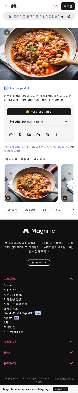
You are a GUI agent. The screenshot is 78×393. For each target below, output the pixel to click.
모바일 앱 (9, 327)
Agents (11, 318)
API (6, 322)
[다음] (73, 183)
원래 (22, 33)
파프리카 (12, 209)
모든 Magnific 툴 (13, 332)
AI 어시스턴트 (12, 290)
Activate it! (60, 389)
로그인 (68, 6)
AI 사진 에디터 (57, 146)
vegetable (30, 209)
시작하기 (10, 341)
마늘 (57, 209)
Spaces (8, 285)
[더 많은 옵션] (56, 135)
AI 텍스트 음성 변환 (15, 304)
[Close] (72, 389)
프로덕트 (10, 278)
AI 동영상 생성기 (14, 299)
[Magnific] (39, 231)
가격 (55, 6)
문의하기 (10, 363)
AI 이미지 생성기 (13, 146)
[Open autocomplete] (8, 16)
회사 (7, 352)
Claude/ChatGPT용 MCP (22, 313)
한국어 (39, 262)
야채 (45, 209)
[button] (39, 263)
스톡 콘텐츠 (11, 308)
